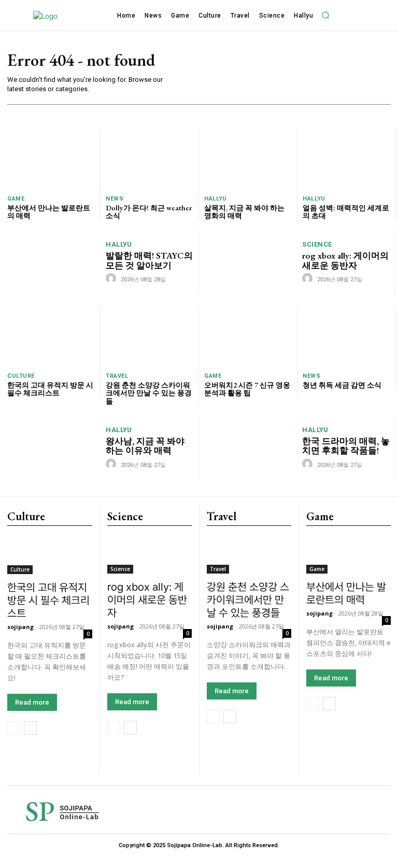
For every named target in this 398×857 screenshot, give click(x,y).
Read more (32, 702)
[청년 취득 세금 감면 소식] (346, 336)
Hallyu (215, 199)
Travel (117, 376)
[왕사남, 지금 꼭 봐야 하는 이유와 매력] (54, 448)
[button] (325, 15)
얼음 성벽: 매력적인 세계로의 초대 (346, 211)
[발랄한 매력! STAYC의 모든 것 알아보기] (54, 262)
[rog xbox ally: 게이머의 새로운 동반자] (250, 262)
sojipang (20, 627)
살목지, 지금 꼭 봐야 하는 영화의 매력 (244, 211)
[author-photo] (112, 278)
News (114, 199)
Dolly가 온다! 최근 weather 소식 (149, 211)
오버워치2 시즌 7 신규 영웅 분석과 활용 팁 (247, 388)
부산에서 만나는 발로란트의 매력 (48, 211)
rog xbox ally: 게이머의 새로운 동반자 (345, 260)
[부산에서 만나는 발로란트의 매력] (51, 158)
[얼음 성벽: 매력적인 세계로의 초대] (346, 158)
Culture (21, 376)
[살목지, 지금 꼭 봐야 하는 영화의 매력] (248, 158)
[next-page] (30, 728)
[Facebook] (217, 810)
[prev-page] (13, 728)
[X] (367, 810)
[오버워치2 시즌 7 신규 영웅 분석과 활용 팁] (248, 336)
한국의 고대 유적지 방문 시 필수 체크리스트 (50, 388)
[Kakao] (292, 810)
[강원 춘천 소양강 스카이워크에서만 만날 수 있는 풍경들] (149, 336)
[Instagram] (254, 810)
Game (15, 199)
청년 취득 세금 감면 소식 (342, 385)
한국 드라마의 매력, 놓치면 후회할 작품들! (346, 445)
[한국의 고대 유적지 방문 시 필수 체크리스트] (51, 336)
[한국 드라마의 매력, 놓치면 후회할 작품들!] (250, 448)
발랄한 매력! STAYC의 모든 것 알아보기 (149, 260)
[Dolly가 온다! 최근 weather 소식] (149, 158)
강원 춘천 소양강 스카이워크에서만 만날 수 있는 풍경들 (149, 393)
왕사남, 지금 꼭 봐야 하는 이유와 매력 (145, 445)
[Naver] (330, 810)
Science (317, 244)
